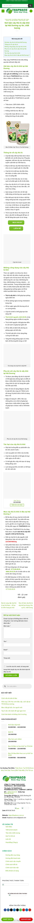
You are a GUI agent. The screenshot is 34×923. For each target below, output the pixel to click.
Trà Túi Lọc (29, 770)
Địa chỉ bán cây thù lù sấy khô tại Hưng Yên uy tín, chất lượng (26, 605)
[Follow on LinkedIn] (21, 2)
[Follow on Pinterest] (20, 2)
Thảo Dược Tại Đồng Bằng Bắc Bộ (15, 19)
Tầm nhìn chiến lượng (13, 833)
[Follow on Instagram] (8, 910)
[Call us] (18, 2)
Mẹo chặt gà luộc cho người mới (11, 707)
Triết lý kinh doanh (11, 830)
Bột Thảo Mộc (20, 770)
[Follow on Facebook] (11, 2)
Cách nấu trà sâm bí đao (9, 698)
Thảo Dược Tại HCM (22, 768)
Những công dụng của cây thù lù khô (15, 46)
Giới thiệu (8, 826)
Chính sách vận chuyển (13, 861)
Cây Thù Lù (17, 500)
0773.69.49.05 (15, 569)
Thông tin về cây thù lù (11, 44)
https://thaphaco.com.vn (16, 815)
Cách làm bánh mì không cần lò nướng (13, 714)
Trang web (7, 658)
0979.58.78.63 (8, 793)
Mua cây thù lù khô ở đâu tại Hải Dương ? (17, 55)
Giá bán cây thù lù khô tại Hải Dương (15, 42)
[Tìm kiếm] (30, 5)
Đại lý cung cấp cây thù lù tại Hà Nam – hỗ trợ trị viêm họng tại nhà (8, 605)
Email (6, 649)
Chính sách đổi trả (11, 864)
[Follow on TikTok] (13, 2)
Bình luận (7, 626)
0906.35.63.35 (10, 571)
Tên (5, 641)
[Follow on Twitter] (15, 2)
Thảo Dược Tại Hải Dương (17, 20)
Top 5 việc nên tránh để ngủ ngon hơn (13, 711)
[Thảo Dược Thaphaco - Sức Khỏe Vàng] (17, 11)
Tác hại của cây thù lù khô (12, 53)
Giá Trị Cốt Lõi (10, 836)
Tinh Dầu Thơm (9, 770)
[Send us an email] (16, 2)
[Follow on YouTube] (29, 910)
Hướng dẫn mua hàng (12, 855)
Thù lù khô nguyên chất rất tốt (15, 317)
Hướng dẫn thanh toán (12, 858)
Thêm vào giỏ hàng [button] (17, 505)
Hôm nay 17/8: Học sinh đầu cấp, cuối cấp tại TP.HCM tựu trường (15, 703)
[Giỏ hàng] (31, 11)
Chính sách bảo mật (11, 867)
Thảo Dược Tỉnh (23, 20)
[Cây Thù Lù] (17, 485)
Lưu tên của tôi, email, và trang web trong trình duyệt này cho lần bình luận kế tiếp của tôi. (17, 669)
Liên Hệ (8, 839)
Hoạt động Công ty (11, 842)
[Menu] (3, 11)
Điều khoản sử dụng (12, 870)
